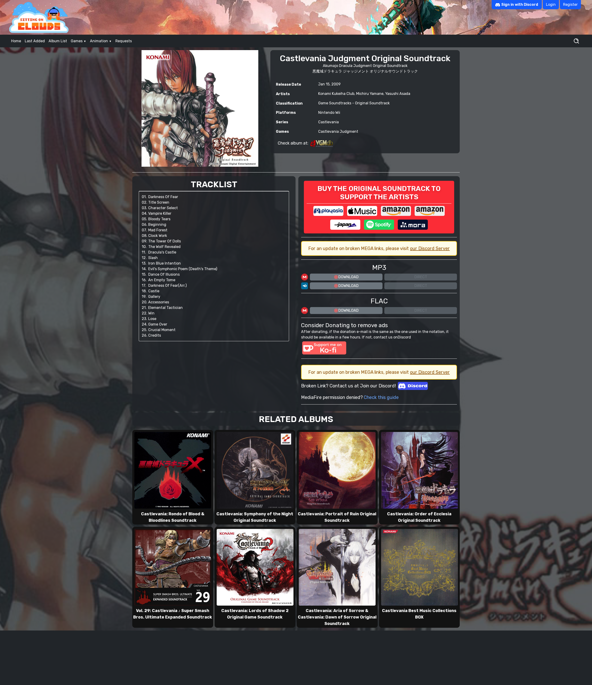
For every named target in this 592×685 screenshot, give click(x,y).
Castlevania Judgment (338, 131)
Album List (58, 41)
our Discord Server (430, 248)
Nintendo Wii (329, 112)
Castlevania (328, 122)
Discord (404, 337)
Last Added (35, 41)
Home (16, 41)
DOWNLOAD (348, 277)
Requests (123, 41)
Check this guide (381, 397)
